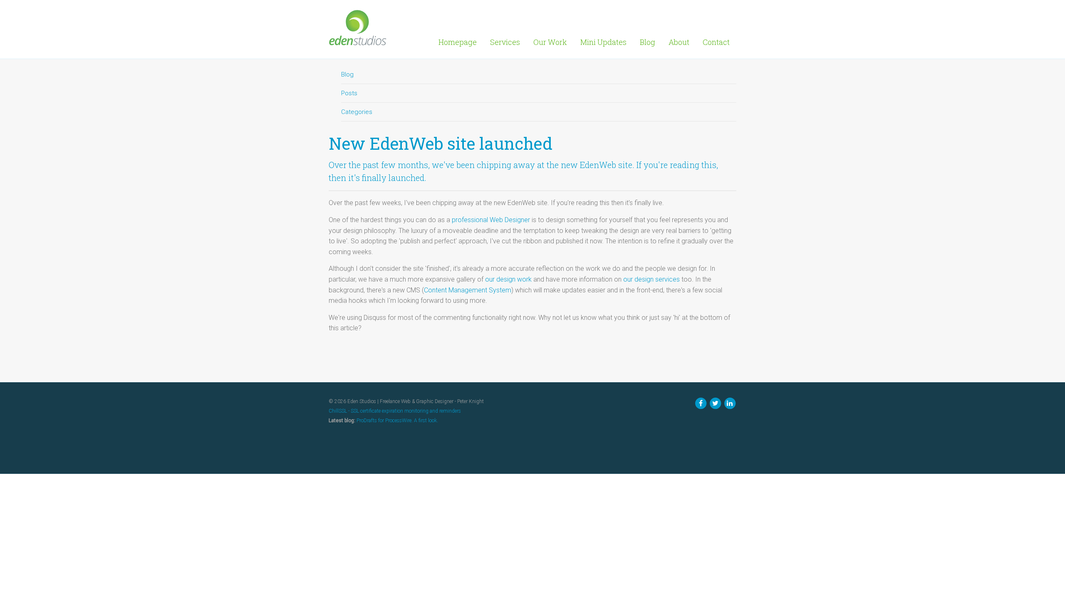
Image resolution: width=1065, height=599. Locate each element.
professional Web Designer (491, 220)
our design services (651, 279)
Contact (716, 42)
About (679, 42)
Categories (356, 112)
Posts (349, 93)
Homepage (457, 42)
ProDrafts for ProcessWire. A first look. (397, 420)
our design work (508, 279)
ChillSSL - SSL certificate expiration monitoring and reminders (395, 411)
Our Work (550, 42)
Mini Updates (603, 42)
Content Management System (467, 290)
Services (505, 42)
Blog (647, 42)
